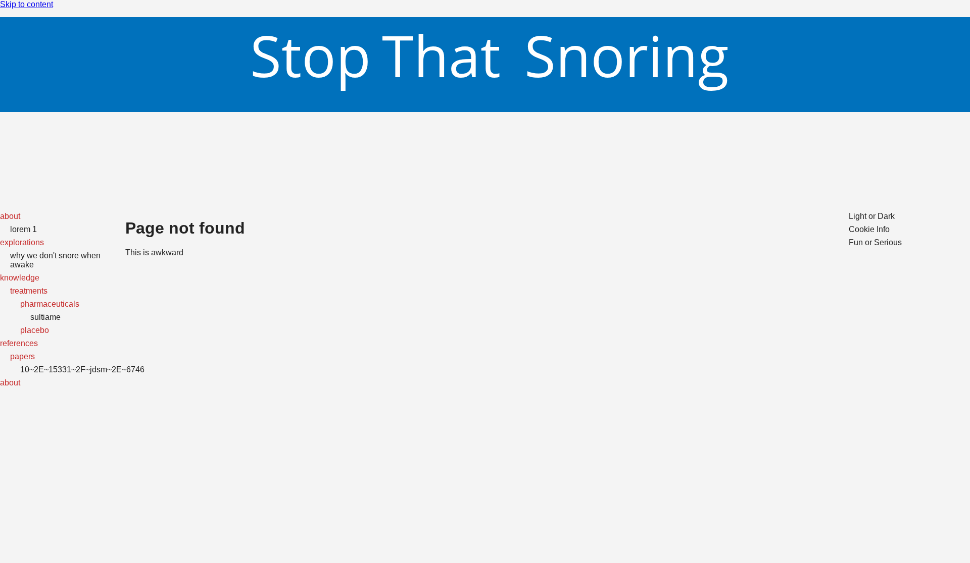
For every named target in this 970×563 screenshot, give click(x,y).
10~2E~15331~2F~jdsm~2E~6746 (82, 369)
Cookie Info (869, 229)
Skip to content (26, 4)
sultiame (45, 317)
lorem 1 (23, 229)
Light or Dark (872, 216)
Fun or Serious (875, 242)
